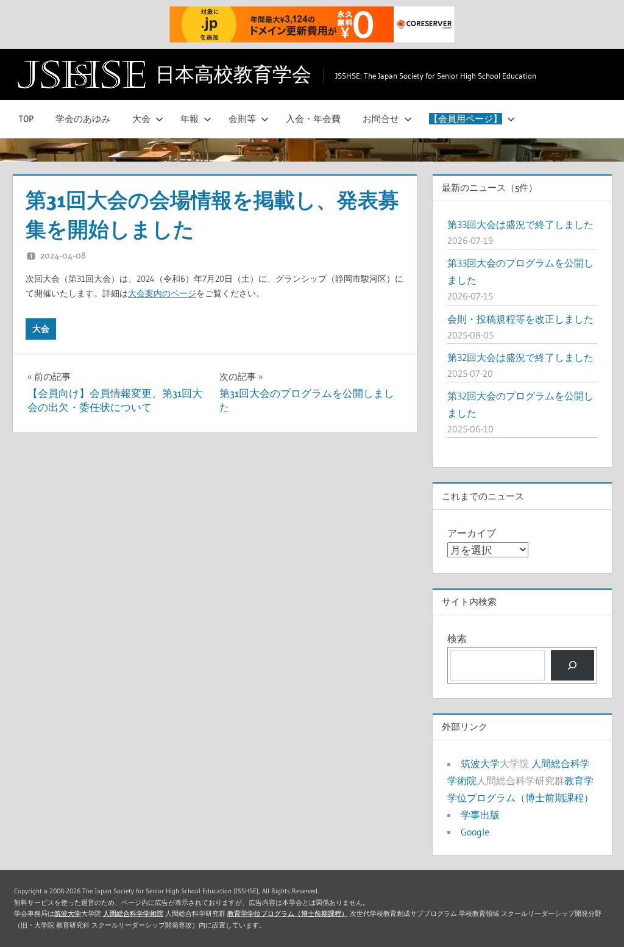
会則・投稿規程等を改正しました (520, 319)
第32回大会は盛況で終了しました (520, 357)
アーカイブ (471, 533)
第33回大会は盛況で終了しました (520, 224)
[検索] (572, 665)
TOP (26, 118)
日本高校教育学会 (233, 74)
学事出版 (480, 815)
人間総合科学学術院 (133, 914)
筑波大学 (480, 763)
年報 (189, 118)
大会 (141, 118)
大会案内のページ (162, 293)
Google (475, 832)
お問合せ (381, 118)
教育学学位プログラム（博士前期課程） (287, 914)
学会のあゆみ (82, 118)
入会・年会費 (313, 118)
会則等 (242, 118)
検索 (457, 638)
